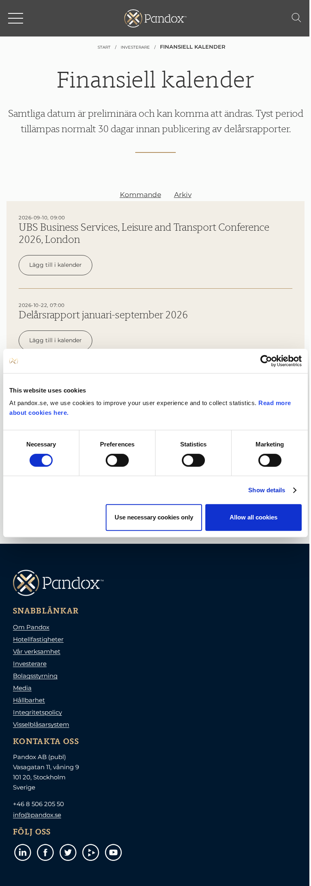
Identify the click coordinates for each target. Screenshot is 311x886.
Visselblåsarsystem (41, 724)
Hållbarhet (29, 700)
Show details (266, 490)
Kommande (140, 195)
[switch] (117, 460)
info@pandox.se (37, 815)
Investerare (30, 663)
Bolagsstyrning (35, 676)
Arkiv (183, 195)
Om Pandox (31, 627)
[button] (16, 18)
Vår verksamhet (36, 651)
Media (22, 688)
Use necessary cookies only (154, 517)
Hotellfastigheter (38, 639)
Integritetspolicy (37, 712)
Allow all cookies (253, 517)
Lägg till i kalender (55, 264)
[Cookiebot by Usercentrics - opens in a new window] (266, 361)
